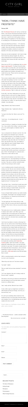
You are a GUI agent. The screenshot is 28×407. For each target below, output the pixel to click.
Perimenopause (6, 391)
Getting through (6, 386)
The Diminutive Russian (9, 31)
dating (7, 304)
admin (2, 306)
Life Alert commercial (6, 90)
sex (10, 304)
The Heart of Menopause (8, 383)
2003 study (10, 251)
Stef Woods (13, 304)
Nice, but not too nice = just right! (19, 318)
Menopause (5, 388)
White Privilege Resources (8, 393)
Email (3, 351)
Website (3, 357)
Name (3, 345)
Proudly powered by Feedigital (14, 404)
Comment (3, 332)
